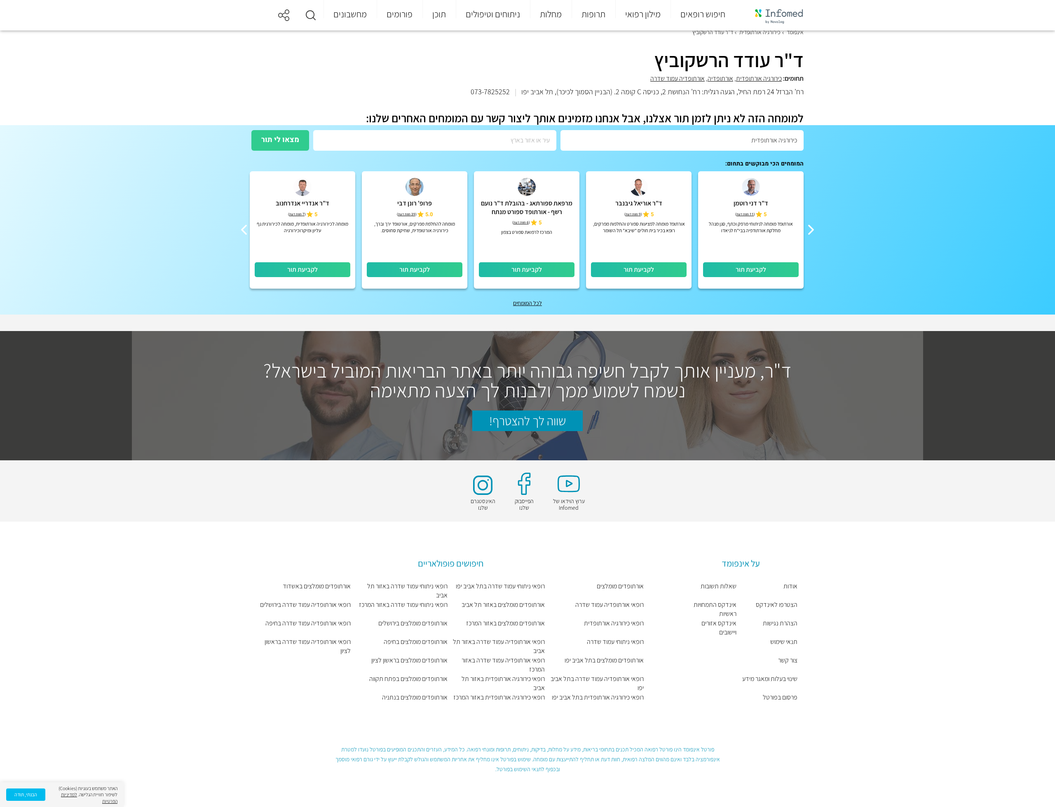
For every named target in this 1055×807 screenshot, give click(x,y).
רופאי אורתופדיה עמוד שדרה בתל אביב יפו (597, 683)
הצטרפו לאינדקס (776, 604)
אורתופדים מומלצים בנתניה (415, 697)
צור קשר (787, 660)
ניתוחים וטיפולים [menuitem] (493, 14)
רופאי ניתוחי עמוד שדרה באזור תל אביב (407, 590)
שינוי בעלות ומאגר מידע (769, 678)
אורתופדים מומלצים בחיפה (416, 641)
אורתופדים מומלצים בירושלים (413, 623)
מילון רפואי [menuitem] (643, 14)
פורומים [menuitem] (400, 14)
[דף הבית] (773, 15)
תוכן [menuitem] (439, 14)
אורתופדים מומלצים (620, 586)
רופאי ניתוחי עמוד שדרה (615, 641)
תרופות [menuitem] (593, 14)
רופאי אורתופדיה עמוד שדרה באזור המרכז (503, 665)
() (745, 214)
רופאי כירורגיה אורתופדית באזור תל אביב (503, 683)
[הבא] (244, 230)
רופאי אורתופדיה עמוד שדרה (609, 604)
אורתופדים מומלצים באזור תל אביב (503, 604)
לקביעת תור (751, 269)
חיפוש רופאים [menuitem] (702, 14)
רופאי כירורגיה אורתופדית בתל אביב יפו (598, 697)
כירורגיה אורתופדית (759, 78)
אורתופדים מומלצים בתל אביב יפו (604, 660)
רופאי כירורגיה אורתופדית (614, 623)
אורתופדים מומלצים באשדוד (317, 586)
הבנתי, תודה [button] (25, 794)
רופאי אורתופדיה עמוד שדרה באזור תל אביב (499, 646)
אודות (790, 586)
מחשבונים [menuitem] (350, 14)
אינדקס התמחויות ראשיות (715, 609)
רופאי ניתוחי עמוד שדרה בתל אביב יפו (500, 586)
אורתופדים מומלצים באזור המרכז (505, 623)
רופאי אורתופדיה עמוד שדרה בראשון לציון (308, 646)
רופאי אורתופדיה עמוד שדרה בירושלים (305, 604)
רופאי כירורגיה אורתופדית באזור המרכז (499, 697)
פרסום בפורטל (780, 697)
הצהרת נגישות (780, 623)
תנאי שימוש (783, 641)
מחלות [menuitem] (551, 14)
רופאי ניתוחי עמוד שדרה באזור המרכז (403, 604)
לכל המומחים (527, 303)
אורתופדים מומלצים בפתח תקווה (408, 678)
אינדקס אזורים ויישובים (718, 628)
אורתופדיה (720, 78)
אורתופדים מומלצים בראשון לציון (409, 660)
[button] (311, 15)
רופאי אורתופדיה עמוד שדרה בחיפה (308, 623)
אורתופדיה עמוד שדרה (677, 78)
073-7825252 (490, 91)
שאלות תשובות (718, 586)
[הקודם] (811, 230)
